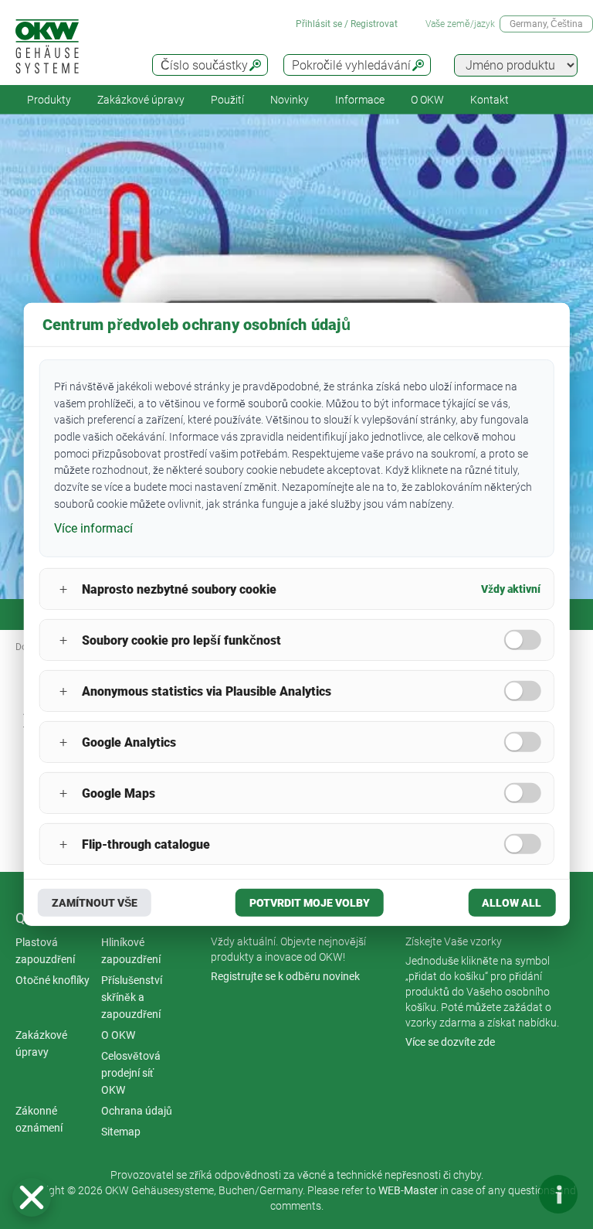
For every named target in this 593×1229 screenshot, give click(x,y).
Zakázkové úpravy (141, 100)
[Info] (558, 1194)
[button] (31, 1197)
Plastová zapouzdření (45, 950)
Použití (227, 100)
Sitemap (121, 1131)
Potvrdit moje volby (309, 903)
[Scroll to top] (512, 1194)
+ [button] (63, 589)
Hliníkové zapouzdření (131, 950)
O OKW (118, 1035)
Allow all (511, 903)
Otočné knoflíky (52, 980)
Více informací (93, 527)
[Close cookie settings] (31, 1197)
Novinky (289, 100)
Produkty (49, 100)
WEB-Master (408, 1190)
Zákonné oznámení (39, 1119)
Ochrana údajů (136, 1111)
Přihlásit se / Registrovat (347, 24)
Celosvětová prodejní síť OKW (131, 1073)
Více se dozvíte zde (450, 1042)
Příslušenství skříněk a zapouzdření (131, 997)
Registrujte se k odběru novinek (285, 976)
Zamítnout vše (94, 903)
